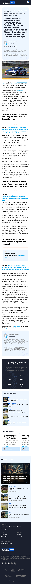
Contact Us (19, 536)
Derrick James (9, 449)
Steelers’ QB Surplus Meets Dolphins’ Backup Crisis (17, 423)
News (2, 526)
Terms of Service (5, 539)
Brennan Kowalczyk (13, 500)
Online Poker (13, 528)
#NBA (9, 397)
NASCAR (10, 10)
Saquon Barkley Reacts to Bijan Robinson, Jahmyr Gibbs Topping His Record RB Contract (17, 411)
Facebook (17, 326)
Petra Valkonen (12, 517)
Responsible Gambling (6, 543)
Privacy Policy (4, 534)
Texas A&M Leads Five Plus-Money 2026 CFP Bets (18, 405)
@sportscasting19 (11, 328)
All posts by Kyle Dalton (9, 353)
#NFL (9, 409)
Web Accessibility (5, 541)
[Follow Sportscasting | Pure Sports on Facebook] (2, 563)
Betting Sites (9, 526)
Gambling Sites (5, 528)
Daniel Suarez (14, 83)
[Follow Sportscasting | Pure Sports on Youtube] (8, 563)
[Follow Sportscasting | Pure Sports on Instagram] (11, 563)
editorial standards (12, 51)
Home (5, 10)
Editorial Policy (4, 536)
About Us (19, 534)
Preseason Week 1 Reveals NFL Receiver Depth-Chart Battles (18, 417)
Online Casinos (17, 526)
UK (1, 545)
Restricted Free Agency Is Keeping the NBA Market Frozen (17, 400)
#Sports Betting (12, 403)
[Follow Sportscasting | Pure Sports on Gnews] (14, 563)
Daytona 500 (19, 90)
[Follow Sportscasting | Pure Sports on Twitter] (5, 563)
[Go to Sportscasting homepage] (8, 2)
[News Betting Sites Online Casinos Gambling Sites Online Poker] (28, 2)
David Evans (5, 482)
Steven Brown (28, 449)
